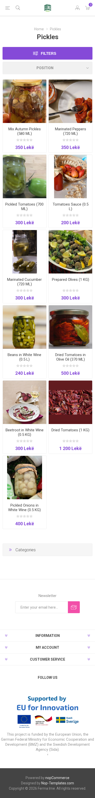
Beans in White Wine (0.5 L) (24, 357)
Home (39, 29)
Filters (48, 53)
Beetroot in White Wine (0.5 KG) (25, 432)
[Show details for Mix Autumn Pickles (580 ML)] (24, 101)
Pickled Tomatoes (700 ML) (24, 206)
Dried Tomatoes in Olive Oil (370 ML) (70, 357)
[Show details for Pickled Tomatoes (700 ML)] (24, 176)
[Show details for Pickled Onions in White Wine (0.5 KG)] (24, 477)
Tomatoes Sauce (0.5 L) (70, 206)
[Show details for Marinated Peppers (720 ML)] (70, 101)
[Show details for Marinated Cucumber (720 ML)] (24, 251)
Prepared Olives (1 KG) (70, 279)
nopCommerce (57, 778)
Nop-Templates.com (57, 783)
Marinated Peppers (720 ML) (70, 131)
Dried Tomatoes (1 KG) (70, 430)
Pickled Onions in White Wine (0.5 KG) (24, 507)
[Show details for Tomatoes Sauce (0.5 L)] (70, 176)
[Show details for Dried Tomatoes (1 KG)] (70, 402)
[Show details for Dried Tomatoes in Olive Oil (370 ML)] (70, 327)
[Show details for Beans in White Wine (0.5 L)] (24, 327)
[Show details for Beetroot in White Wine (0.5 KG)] (24, 402)
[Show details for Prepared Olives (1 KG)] (70, 251)
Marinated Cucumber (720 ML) (24, 281)
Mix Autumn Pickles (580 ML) (24, 131)
